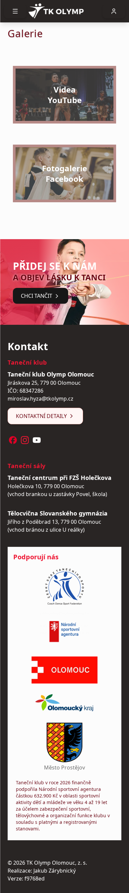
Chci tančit (36, 295)
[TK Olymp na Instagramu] (25, 440)
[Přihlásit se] (114, 11)
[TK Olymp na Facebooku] (13, 440)
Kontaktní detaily (41, 416)
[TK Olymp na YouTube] (36, 440)
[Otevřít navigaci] (15, 11)
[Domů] (64, 11)
